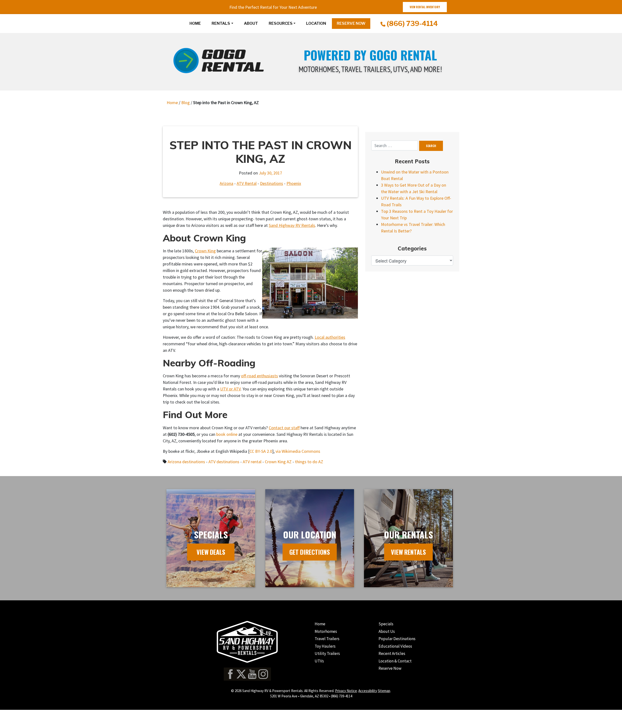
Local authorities (330, 337)
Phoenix (293, 183)
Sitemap (384, 690)
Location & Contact (395, 661)
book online (226, 434)
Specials (386, 624)
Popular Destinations (397, 638)
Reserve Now (390, 668)
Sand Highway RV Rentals (292, 225)
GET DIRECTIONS (309, 551)
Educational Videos (395, 646)
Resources (281, 23)
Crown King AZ (278, 461)
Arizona (226, 183)
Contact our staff (284, 427)
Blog (185, 102)
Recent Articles (392, 653)
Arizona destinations (186, 461)
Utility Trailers (327, 653)
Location (316, 23)
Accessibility (367, 690)
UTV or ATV (230, 389)
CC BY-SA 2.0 (261, 451)
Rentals (221, 23)
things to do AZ (309, 461)
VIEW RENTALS (408, 551)
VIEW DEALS (211, 551)
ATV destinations (223, 461)
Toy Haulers (325, 646)
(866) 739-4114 (411, 23)
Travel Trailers (327, 638)
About (251, 23)
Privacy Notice (346, 690)
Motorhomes (326, 631)
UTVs (319, 661)
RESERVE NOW (351, 23)
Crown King (205, 251)
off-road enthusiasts (259, 376)
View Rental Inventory (425, 7)
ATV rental (252, 461)
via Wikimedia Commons (298, 451)
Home (195, 23)
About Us (387, 631)
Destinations (271, 183)
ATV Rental (247, 183)
